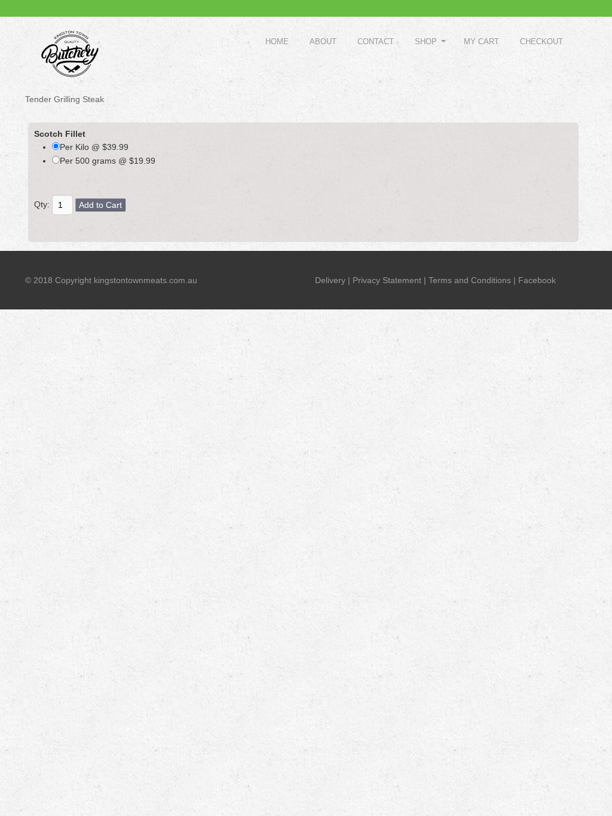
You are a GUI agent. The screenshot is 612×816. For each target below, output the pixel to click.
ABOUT (323, 41)
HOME (277, 41)
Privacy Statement (387, 280)
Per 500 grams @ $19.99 (107, 160)
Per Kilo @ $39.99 (94, 147)
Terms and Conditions (470, 280)
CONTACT (375, 41)
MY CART (481, 41)
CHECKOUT (541, 41)
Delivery (330, 280)
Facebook (537, 280)
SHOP (426, 41)
